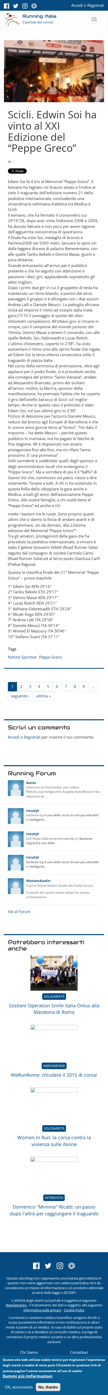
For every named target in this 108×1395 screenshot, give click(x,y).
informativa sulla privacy (42, 1310)
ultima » (43, 695)
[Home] (12, 20)
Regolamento (16, 1305)
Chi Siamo (29, 1352)
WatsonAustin (38, 880)
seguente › (20, 695)
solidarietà (54, 996)
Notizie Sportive (22, 657)
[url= (29, 838)
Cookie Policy (74, 1310)
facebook (6, 6)
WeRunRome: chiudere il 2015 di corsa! (54, 1075)
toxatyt (32, 810)
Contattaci (79, 1352)
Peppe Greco (50, 657)
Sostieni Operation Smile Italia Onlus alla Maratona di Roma (54, 1008)
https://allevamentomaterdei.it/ (55, 838)
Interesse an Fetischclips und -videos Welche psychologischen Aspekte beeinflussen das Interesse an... (63, 791)
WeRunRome (54, 1065)
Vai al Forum (19, 911)
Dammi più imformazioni (27, 1376)
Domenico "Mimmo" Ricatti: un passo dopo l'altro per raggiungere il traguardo (54, 1210)
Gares (31, 782)
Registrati (95, 5)
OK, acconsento (19, 1387)
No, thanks (48, 1387)
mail (34, 6)
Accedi (77, 5)
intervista (54, 1197)
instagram (25, 6)
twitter (15, 6)
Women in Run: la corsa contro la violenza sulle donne (54, 1140)
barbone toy (35, 815)
